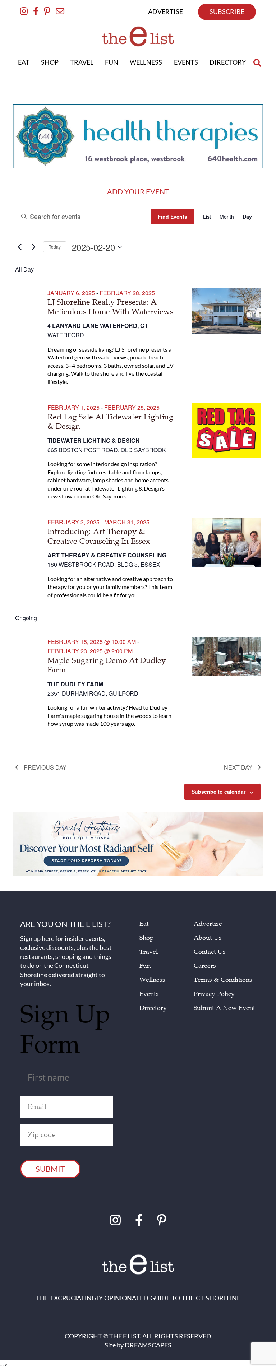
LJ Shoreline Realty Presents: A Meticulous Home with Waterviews (110, 306)
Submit (50, 1169)
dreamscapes (148, 1345)
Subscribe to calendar (218, 791)
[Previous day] (19, 247)
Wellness (152, 980)
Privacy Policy (214, 994)
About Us (208, 938)
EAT (23, 62)
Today (55, 246)
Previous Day (45, 767)
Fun (145, 966)
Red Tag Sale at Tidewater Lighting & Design (110, 421)
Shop (146, 938)
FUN (111, 62)
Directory (153, 1008)
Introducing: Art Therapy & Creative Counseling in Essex (98, 536)
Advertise (208, 924)
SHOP (50, 62)
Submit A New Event (224, 1008)
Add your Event (138, 191)
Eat (144, 924)
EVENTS (186, 62)
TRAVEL (81, 62)
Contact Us (210, 952)
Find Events (172, 216)
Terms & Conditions (223, 980)
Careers (205, 966)
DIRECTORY (228, 62)
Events (149, 994)
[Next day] (33, 247)
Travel (148, 952)
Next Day (238, 767)
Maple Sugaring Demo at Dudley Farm (106, 665)
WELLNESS (146, 62)
